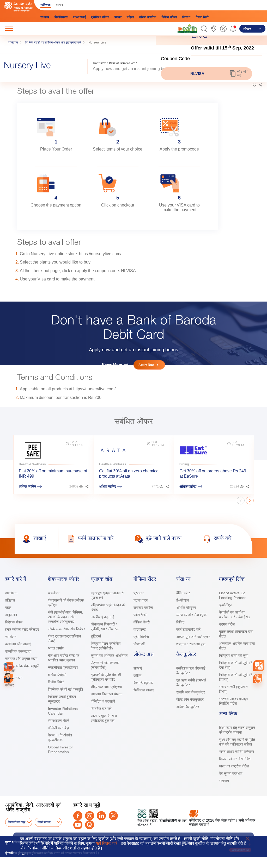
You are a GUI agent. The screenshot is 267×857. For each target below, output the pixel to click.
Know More (112, 364)
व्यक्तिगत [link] (45, 5)
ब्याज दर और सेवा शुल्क (191, 615)
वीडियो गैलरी (142, 622)
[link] (187, 28)
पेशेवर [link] (118, 17)
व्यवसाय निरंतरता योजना (106, 694)
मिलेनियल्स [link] (61, 17)
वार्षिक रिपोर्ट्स (57, 675)
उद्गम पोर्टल (227, 624)
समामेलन (10, 637)
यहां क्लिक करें (106, 843)
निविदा (180, 622)
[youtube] (77, 824)
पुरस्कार (139, 593)
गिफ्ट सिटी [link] (202, 17)
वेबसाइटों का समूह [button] (16, 822)
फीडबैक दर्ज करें (101, 708)
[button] (204, 29)
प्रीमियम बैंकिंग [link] (100, 17)
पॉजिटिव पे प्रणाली (103, 701)
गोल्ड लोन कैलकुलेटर (190, 699)
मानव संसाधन (13, 678)
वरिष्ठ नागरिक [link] (147, 17)
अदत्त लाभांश (56, 648)
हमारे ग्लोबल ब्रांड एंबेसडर (22, 629)
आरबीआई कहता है (102, 617)
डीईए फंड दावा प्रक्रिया (106, 687)
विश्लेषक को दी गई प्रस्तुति (65, 689)
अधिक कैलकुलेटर (187, 707)
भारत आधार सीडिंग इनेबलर (236, 751)
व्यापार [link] (59, 5)
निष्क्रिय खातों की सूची (233, 655)
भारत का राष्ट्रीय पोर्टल (234, 766)
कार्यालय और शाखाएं (18, 644)
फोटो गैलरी (140, 615)
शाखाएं (138, 668)
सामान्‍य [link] (44, 17)
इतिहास (10, 600)
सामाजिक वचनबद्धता (18, 651)
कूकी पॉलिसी (13, 842)
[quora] (89, 824)
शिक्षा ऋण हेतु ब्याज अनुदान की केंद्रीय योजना (237, 729)
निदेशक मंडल (13, 622)
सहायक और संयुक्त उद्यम (21, 658)
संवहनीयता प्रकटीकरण (63, 667)
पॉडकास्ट (140, 629)
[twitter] (113, 815)
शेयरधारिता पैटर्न (58, 720)
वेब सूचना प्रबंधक (230, 773)
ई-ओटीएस (225, 605)
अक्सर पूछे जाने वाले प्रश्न (193, 637)
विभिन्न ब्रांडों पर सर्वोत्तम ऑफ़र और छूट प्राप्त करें (53, 42)
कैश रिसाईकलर (143, 683)
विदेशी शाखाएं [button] (44, 822)
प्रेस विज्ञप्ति (141, 637)
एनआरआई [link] (79, 17)
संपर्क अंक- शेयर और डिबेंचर (66, 629)
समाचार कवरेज (143, 607)
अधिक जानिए (27, 486)
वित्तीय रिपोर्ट (56, 682)
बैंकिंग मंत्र (183, 593)
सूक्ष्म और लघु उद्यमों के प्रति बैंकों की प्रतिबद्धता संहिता (237, 741)
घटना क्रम (141, 600)
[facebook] (77, 815)
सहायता (224, 781)
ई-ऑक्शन (182, 600)
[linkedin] (101, 815)
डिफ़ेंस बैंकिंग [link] (169, 17)
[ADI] (8, 678)
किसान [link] (186, 17)
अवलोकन (11, 593)
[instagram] (89, 815)
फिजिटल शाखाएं (144, 690)
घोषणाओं (139, 644)
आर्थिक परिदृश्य (186, 607)
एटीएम (137, 675)
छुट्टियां (96, 636)
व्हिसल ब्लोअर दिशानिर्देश (235, 759)
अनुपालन (11, 615)
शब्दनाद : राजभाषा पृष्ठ (190, 644)
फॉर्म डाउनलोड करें (188, 629)
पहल (8, 607)
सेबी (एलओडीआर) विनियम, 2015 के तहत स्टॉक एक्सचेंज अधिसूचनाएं (65, 617)
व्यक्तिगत (13, 42)
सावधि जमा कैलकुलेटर (190, 692)
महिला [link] (130, 17)
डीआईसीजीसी (168, 820)
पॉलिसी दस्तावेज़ (58, 728)
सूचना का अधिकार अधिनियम (109, 655)
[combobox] (258, 665)
